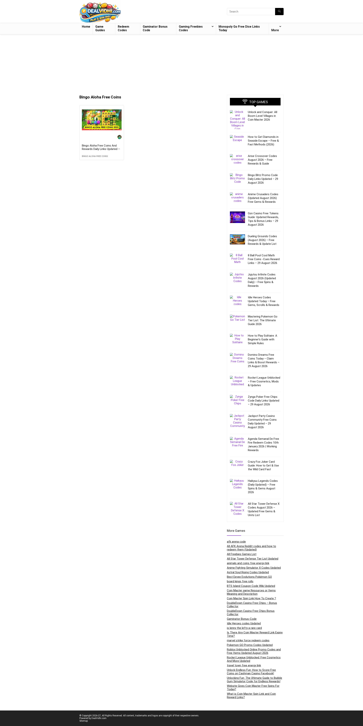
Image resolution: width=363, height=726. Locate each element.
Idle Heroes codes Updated (244, 623)
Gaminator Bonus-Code (242, 619)
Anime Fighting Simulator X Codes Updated (254, 567)
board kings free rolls (240, 581)
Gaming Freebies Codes (191, 28)
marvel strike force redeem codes (248, 640)
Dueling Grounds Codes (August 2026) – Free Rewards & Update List (262, 240)
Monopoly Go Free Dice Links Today (239, 28)
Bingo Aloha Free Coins (95, 156)
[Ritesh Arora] (119, 137)
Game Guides (100, 28)
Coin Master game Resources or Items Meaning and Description (251, 592)
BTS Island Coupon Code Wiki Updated (251, 586)
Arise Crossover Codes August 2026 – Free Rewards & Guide (262, 159)
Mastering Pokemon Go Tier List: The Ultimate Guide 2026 (262, 320)
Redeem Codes (123, 28)
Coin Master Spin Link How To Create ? (251, 598)
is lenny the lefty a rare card (244, 628)
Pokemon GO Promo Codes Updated (250, 645)
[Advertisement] (181, 62)
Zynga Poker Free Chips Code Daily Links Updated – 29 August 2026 (263, 400)
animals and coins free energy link (248, 563)
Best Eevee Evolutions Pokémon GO (249, 577)
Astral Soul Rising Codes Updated (248, 572)
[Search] (279, 11)
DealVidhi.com (99, 718)
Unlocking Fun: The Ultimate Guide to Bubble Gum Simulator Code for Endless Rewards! (254, 679)
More (275, 30)
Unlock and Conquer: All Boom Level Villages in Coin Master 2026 (262, 115)
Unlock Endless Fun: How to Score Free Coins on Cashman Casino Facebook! (251, 671)
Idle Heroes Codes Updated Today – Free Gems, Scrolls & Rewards (263, 301)
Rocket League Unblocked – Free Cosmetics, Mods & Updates (264, 381)
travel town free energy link (244, 665)
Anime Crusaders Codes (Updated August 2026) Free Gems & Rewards (263, 198)
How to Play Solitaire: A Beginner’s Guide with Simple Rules (262, 339)
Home (86, 26)
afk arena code (236, 541)
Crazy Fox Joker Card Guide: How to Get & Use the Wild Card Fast (263, 465)
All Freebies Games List (241, 554)
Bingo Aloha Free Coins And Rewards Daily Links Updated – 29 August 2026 (101, 149)
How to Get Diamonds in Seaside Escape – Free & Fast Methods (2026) (263, 140)
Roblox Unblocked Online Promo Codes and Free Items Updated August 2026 (254, 651)
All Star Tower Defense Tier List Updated (252, 558)
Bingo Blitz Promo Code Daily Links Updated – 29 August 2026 (263, 178)
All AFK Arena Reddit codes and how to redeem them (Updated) (251, 547)
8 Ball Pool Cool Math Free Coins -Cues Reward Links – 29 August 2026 (264, 259)
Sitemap (83, 721)
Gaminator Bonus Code (155, 28)
